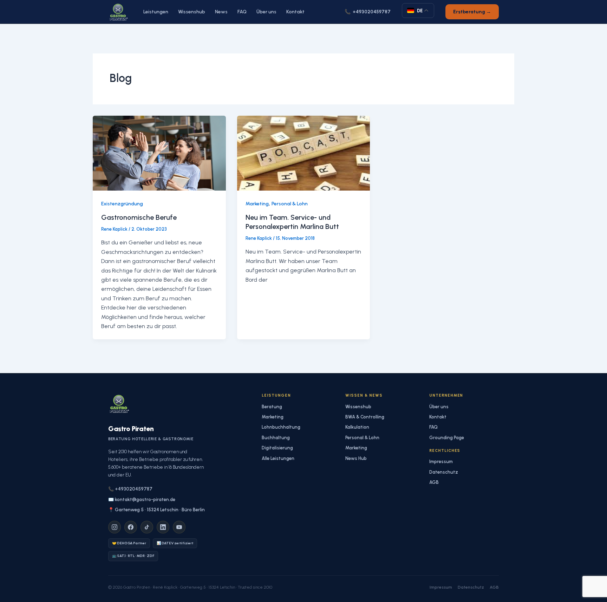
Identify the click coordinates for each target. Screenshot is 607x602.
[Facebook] (130, 527)
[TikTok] (147, 527)
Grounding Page (446, 437)
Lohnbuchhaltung (281, 427)
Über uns (266, 12)
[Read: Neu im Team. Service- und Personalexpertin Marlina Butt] (303, 152)
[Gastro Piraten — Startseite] (118, 12)
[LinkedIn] (163, 527)
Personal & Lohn (290, 204)
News (221, 12)
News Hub (356, 458)
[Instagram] (114, 527)
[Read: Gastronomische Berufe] (159, 152)
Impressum (441, 461)
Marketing (257, 204)
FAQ (242, 12)
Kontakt (295, 12)
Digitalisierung (277, 447)
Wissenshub (191, 12)
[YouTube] (179, 527)
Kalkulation (357, 427)
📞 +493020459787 (130, 489)
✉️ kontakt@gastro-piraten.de (141, 499)
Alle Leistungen (278, 458)
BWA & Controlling (364, 417)
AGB (434, 482)
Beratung (272, 406)
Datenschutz (443, 472)
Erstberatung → (472, 12)
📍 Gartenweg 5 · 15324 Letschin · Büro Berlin (156, 509)
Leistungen (155, 12)
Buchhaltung (276, 437)
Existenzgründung (122, 204)
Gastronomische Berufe (139, 217)
